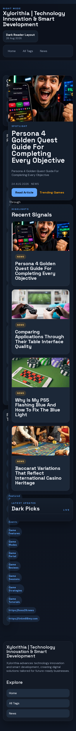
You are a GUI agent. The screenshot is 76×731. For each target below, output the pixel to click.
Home (12, 51)
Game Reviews (13, 566)
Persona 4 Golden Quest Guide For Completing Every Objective (35, 270)
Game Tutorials (14, 600)
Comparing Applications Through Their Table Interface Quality (39, 339)
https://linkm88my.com (23, 618)
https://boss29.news (21, 610)
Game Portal (12, 555)
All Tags (28, 51)
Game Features (14, 532)
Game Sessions (14, 577)
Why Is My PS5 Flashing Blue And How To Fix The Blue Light (37, 407)
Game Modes (13, 543)
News (43, 51)
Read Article (24, 192)
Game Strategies (15, 589)
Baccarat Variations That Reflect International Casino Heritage (38, 475)
